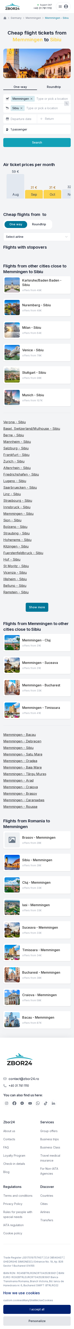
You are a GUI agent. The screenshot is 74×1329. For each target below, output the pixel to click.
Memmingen (33, 17)
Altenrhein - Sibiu (17, 468)
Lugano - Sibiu (14, 481)
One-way (20, 87)
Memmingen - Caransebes (23, 800)
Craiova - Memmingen (39, 995)
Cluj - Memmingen (36, 882)
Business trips (49, 1139)
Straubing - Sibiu (16, 533)
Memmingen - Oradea (20, 761)
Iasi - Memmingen (36, 905)
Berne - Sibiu (13, 435)
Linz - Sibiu (12, 494)
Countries (46, 1195)
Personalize (37, 1321)
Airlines (45, 1212)
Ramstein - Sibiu (16, 592)
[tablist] (27, 224)
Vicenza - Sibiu (15, 572)
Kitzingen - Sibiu (16, 546)
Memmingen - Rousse (20, 807)
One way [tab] (15, 224)
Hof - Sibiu (11, 559)
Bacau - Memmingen (38, 1017)
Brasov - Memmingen (39, 837)
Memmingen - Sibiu (18, 514)
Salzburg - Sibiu (16, 448)
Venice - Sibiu (33, 350)
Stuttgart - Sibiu (34, 372)
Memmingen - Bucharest (41, 685)
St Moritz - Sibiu (16, 566)
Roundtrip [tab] (39, 224)
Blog (6, 1172)
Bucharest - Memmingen (41, 972)
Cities (44, 1204)
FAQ (6, 1147)
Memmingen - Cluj (36, 640)
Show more (37, 607)
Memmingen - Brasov (20, 793)
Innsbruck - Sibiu (16, 507)
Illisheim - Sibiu (15, 579)
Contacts (9, 1139)
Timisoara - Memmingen (41, 950)
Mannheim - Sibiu (17, 442)
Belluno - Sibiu (14, 586)
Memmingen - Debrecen (22, 741)
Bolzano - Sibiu (15, 527)
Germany (16, 17)
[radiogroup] (37, 87)
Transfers (46, 1220)
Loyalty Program (14, 1155)
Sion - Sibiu (12, 520)
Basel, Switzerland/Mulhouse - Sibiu (31, 429)
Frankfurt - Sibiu (16, 455)
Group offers (49, 1131)
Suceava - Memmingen (40, 927)
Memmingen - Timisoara (41, 708)
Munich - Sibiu (33, 395)
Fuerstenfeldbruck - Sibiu (23, 553)
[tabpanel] (37, 241)
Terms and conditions (17, 1195)
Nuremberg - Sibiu (36, 305)
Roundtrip (54, 87)
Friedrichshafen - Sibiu (21, 474)
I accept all (37, 1309)
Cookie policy (12, 1233)
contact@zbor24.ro (24, 1079)
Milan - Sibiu (31, 328)
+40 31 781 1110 (42, 7)
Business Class (50, 1147)
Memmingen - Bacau (19, 735)
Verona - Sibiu (14, 422)
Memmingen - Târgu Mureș (24, 774)
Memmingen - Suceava (40, 663)
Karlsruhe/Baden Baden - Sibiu (41, 282)
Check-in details (14, 1163)
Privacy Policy (12, 1204)
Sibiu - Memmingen (37, 860)
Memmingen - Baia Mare (22, 767)
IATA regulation (13, 1225)
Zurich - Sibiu (13, 461)
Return (49, 118)
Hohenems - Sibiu (17, 540)
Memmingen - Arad (18, 780)
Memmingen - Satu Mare (22, 754)
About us (9, 1131)
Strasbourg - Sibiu (17, 500)
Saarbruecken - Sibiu (20, 487)
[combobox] (37, 236)
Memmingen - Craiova (20, 787)
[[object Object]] (6, 1103)
